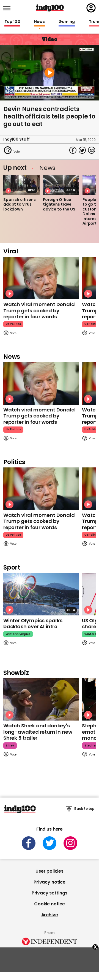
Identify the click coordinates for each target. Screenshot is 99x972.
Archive (49, 915)
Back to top (84, 808)
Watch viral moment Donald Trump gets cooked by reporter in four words (39, 310)
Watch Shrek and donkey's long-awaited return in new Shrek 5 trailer (37, 731)
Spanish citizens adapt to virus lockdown (19, 204)
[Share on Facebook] (72, 150)
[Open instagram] (70, 843)
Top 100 (12, 21)
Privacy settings (49, 893)
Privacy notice (49, 882)
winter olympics (18, 634)
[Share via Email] (91, 150)
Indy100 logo (50, 8)
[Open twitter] (49, 843)
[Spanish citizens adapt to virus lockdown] (21, 185)
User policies (49, 871)
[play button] (49, 72)
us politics (13, 324)
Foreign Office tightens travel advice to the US (59, 204)
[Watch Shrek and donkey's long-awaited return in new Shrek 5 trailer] (41, 699)
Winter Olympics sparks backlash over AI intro (32, 623)
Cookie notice (49, 904)
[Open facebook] (28, 843)
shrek (10, 745)
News (39, 21)
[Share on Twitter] (82, 150)
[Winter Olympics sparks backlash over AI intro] (41, 594)
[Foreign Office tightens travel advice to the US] (61, 185)
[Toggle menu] (8, 8)
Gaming (67, 21)
